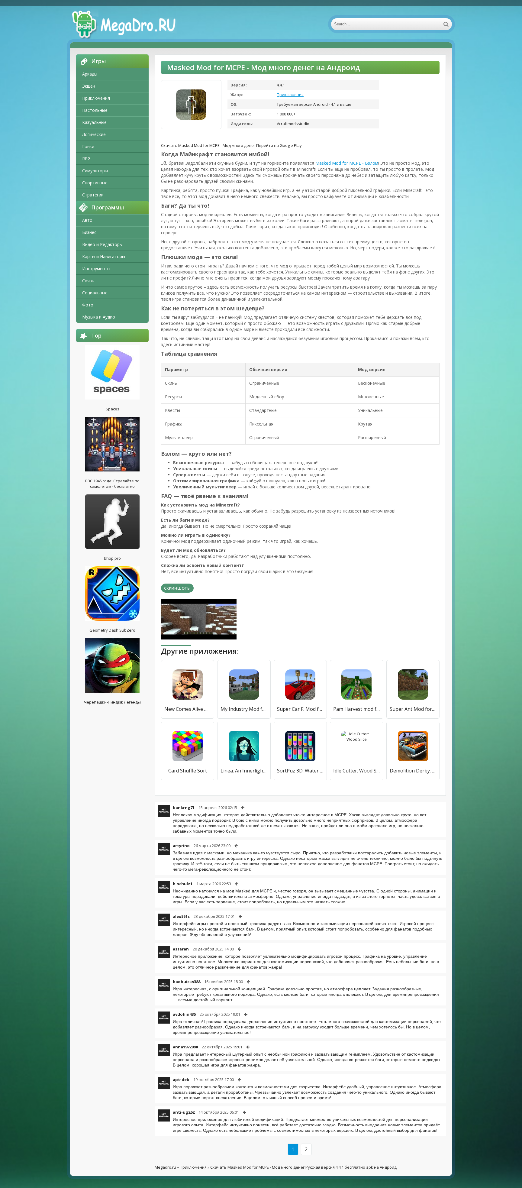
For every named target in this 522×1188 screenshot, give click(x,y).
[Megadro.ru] (130, 24)
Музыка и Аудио (98, 317)
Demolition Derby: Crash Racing (413, 770)
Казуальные (94, 122)
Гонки (88, 146)
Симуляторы (95, 170)
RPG (86, 158)
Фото (87, 305)
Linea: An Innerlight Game (244, 770)
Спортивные (95, 183)
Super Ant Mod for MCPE (413, 709)
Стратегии (93, 195)
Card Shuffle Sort (187, 770)
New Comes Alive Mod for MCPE (187, 709)
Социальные (95, 293)
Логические (94, 134)
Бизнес (89, 232)
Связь (88, 280)
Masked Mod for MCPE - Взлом (346, 163)
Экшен (88, 86)
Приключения (96, 98)
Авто (87, 220)
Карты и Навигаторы (103, 256)
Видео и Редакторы (102, 244)
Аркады (89, 74)
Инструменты (96, 268)
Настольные (95, 110)
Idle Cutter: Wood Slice (356, 770)
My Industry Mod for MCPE (244, 709)
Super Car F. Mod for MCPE (300, 709)
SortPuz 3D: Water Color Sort (300, 770)
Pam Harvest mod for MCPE (356, 709)
